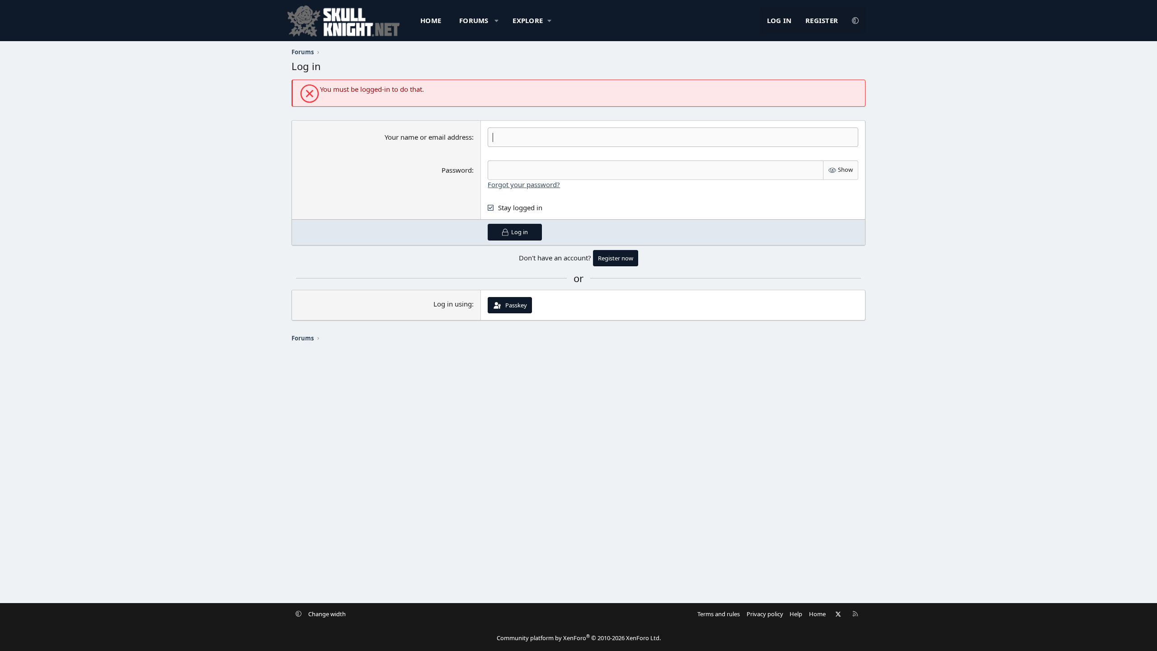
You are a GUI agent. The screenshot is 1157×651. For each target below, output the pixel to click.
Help (796, 614)
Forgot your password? (524, 184)
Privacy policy (765, 614)
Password (457, 170)
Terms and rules (718, 614)
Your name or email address (428, 137)
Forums (474, 20)
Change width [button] (327, 614)
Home (430, 20)
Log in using (452, 303)
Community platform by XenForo (579, 638)
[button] (496, 20)
